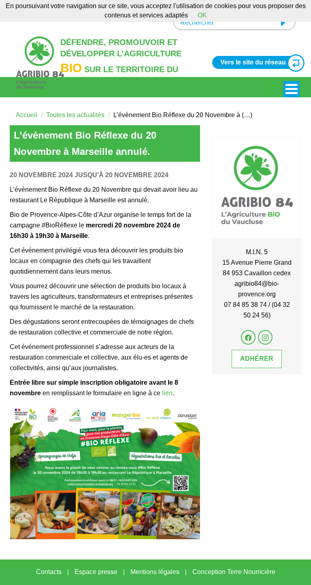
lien (167, 393)
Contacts (49, 571)
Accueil (26, 114)
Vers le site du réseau (253, 62)
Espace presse (96, 571)
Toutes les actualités (75, 114)
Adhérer (256, 358)
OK (202, 15)
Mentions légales (154, 571)
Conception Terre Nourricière (233, 571)
